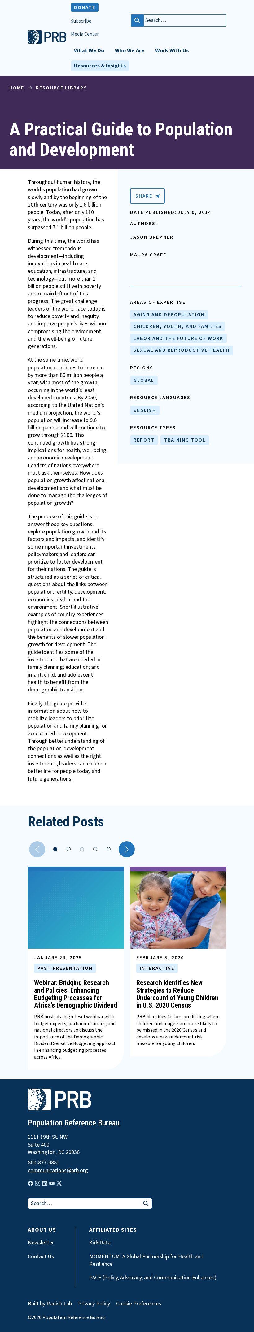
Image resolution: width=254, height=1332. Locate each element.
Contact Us (41, 1256)
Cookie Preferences (138, 1304)
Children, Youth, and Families (178, 326)
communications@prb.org (58, 1170)
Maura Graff (148, 254)
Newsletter (41, 1243)
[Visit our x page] (59, 1183)
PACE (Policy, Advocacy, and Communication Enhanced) (153, 1278)
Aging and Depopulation (169, 314)
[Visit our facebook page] (30, 1183)
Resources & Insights (100, 66)
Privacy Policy (94, 1304)
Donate (84, 7)
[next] (127, 849)
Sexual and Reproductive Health (182, 350)
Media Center (85, 34)
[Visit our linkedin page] (44, 1183)
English (145, 410)
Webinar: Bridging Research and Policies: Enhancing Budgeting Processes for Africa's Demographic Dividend (75, 994)
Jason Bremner (151, 237)
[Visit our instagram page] (37, 1183)
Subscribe (81, 21)
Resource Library (61, 88)
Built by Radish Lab (50, 1304)
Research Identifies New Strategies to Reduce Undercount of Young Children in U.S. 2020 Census (177, 994)
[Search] (137, 20)
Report (144, 440)
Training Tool (185, 440)
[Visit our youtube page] (52, 1183)
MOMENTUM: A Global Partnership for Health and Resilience (146, 1260)
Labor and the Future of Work (178, 338)
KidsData (100, 1243)
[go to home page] (47, 42)
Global (144, 380)
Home (16, 88)
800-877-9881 (43, 1163)
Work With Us (172, 50)
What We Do (89, 50)
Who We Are (129, 50)
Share (143, 196)
